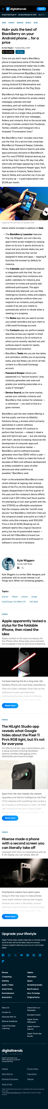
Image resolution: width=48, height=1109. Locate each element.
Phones (5, 972)
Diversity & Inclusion (10, 1079)
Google (34, 596)
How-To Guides (33, 993)
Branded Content (34, 1015)
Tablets (30, 972)
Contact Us (6, 1012)
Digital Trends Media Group (13, 1092)
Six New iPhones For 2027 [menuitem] (27, 15)
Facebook (3, 955)
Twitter (15, 955)
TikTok (27, 955)
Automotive (7, 997)
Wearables (31, 977)
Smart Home (7, 989)
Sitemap (30, 1079)
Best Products (33, 989)
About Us (5, 1007)
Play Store (35, 88)
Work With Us (7, 1074)
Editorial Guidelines (9, 1021)
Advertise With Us (9, 1017)
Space (29, 981)
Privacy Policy (32, 1069)
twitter (23, 568)
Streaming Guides (34, 985)
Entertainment (8, 993)
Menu (3, 9)
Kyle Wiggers (9, 48)
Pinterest (34, 955)
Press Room (32, 1074)
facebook (18, 568)
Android (5, 596)
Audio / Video (7, 985)
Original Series (33, 997)
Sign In (41, 9)
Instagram (9, 955)
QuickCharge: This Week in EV (14, 601)
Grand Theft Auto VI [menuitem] (9, 15)
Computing (6, 977)
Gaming (5, 981)
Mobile (15, 596)
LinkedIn (40, 955)
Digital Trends (13, 11)
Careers (5, 1069)
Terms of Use (7, 1084)
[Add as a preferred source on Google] (8, 52)
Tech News (34, 601)
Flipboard (3, 961)
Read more (10, 705)
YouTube (21, 955)
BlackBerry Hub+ (33, 73)
